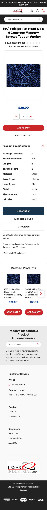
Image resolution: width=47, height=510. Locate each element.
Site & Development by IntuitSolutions (23, 487)
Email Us (12, 411)
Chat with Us (14, 416)
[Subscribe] (38, 344)
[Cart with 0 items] (43, 10)
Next (41, 294)
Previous (6, 294)
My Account (13, 433)
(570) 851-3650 (18, 384)
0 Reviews (23, 226)
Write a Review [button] (31, 46)
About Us (12, 443)
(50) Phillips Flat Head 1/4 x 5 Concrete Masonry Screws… (13, 293)
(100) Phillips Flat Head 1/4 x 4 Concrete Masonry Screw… (34, 293)
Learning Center (15, 438)
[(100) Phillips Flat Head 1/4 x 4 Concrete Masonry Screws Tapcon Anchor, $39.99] (33, 279)
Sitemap (23, 490)
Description (23, 211)
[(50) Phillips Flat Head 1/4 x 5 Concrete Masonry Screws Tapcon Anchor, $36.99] (13, 279)
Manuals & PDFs (23, 218)
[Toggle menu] (3, 11)
